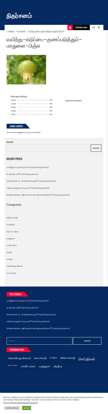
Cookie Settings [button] (12, 408)
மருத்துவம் (11, 238)
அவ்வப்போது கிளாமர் (15, 266)
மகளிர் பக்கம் (12, 245)
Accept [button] (26, 408)
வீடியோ (9, 252)
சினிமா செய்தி (12, 218)
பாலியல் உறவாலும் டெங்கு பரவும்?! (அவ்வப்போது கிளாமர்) (28, 188)
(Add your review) (73, 100)
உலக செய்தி (11, 273)
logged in (21, 132)
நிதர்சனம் (19, 16)
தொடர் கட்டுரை (12, 231)
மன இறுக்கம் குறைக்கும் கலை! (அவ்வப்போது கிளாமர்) (28, 167)
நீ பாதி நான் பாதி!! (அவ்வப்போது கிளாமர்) (22, 174)
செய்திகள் (11, 224)
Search (10, 142)
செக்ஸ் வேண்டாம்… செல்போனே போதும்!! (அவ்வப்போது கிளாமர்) (31, 181)
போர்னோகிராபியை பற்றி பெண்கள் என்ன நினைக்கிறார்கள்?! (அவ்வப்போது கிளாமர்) (38, 195)
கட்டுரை (10, 259)
